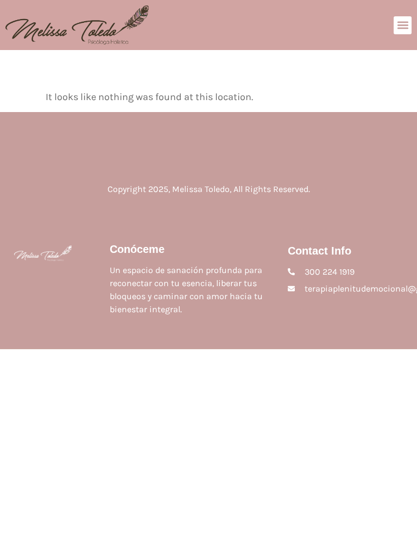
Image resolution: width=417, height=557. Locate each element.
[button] (403, 25)
